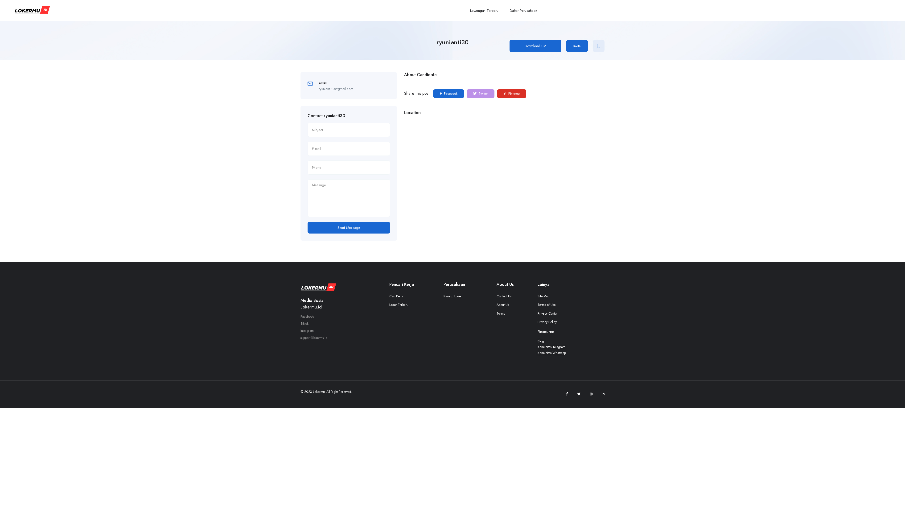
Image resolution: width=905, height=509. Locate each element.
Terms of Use (546, 304)
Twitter (483, 93)
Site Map (543, 296)
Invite (577, 46)
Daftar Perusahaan (523, 10)
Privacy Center (548, 313)
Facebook (450, 93)
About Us (503, 304)
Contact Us (504, 296)
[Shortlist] (599, 46)
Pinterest (513, 93)
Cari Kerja (396, 296)
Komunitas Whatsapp (552, 352)
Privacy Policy (547, 322)
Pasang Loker (453, 296)
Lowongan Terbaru (484, 10)
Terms (501, 313)
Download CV (535, 46)
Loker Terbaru (398, 304)
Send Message (348, 227)
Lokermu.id (311, 307)
